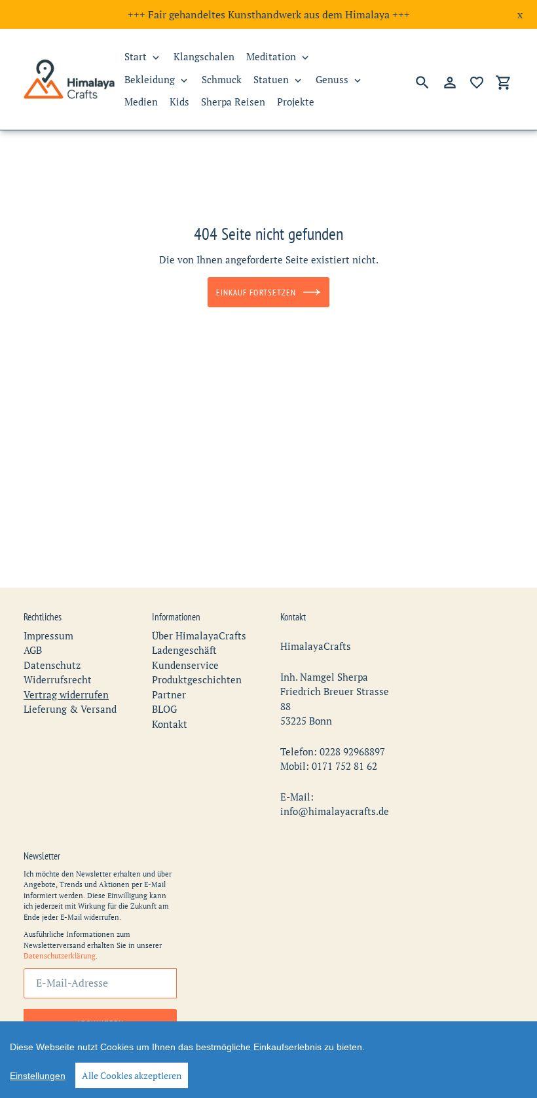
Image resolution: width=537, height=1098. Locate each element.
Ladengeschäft (184, 649)
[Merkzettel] (477, 82)
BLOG (164, 708)
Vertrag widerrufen (66, 694)
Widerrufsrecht (58, 679)
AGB (33, 649)
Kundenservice (185, 665)
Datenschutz (52, 665)
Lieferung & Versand (70, 708)
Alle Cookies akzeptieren (131, 1075)
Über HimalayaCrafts (199, 635)
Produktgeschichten (197, 679)
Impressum (48, 635)
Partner (169, 694)
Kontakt (169, 723)
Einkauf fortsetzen (256, 292)
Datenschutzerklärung (60, 955)
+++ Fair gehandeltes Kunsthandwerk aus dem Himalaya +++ (269, 14)
